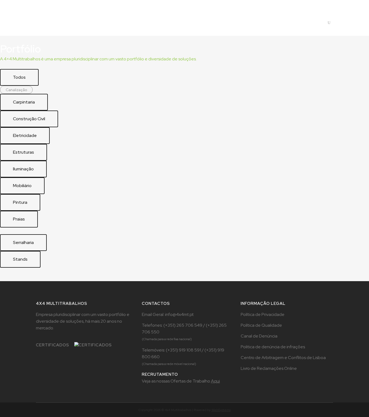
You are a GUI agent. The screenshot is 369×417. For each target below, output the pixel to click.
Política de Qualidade (261, 325)
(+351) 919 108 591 (184, 350)
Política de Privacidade (262, 314)
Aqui (215, 381)
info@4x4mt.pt (179, 314)
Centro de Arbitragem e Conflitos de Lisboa (283, 357)
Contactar (290, 22)
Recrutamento (298, 4)
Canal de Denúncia (259, 336)
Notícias (323, 4)
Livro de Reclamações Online (269, 368)
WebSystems (221, 410)
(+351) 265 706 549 (183, 325)
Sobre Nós (271, 4)
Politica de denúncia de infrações (273, 347)
